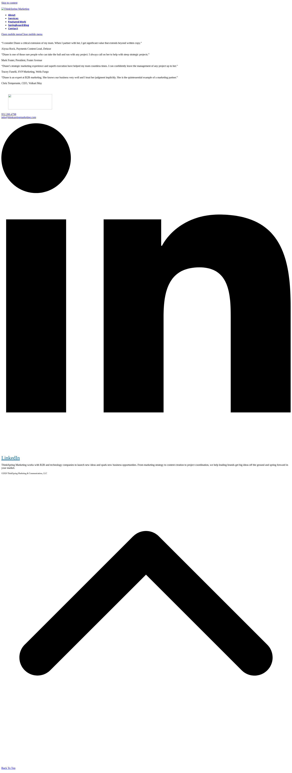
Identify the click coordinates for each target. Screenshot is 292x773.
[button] (21, 34)
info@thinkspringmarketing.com (18, 117)
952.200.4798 (8, 114)
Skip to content (9, 2)
